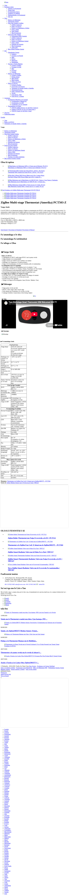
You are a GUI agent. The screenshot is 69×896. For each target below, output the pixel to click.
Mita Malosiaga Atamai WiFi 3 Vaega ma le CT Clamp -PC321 (26, 186)
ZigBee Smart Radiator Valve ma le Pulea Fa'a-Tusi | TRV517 (31, 552)
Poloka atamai (15, 77)
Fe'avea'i (14, 70)
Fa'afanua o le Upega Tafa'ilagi (46, 666)
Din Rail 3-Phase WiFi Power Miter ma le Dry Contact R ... (25, 177)
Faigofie (14, 72)
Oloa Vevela (32, 666)
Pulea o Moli (15, 29)
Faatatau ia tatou (9, 7)
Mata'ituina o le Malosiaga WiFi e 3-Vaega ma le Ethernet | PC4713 (27, 167)
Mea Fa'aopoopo (16, 33)
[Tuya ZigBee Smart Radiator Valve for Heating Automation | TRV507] (31, 564)
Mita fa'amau (15, 80)
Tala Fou (6, 112)
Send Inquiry (4, 230)
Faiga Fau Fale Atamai (14, 34)
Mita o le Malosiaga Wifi (40, 668)
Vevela (13, 93)
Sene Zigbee (15, 31)
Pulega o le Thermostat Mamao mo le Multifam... (19, 641)
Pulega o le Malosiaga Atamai (20, 41)
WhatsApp (4, 672)
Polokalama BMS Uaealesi (19, 36)
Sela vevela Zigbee (31, 669)
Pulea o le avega (16, 82)
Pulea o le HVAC (16, 26)
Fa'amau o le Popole (17, 55)
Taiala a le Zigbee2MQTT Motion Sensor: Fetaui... (19, 631)
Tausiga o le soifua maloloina (16, 157)
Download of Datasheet (15, 230)
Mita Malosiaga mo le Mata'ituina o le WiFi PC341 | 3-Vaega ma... (27, 182)
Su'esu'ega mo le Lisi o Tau (8, 595)
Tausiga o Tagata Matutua (15, 64)
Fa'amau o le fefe (16, 67)
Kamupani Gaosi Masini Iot (24, 668)
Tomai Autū (11, 10)
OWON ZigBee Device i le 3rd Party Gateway (25, 108)
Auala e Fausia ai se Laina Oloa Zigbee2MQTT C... (20, 663)
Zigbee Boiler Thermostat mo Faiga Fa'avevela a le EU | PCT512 (32, 538)
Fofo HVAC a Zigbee (18, 96)
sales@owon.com (6, 674)
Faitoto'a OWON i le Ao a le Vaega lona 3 (23, 109)
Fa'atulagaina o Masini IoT (19, 101)
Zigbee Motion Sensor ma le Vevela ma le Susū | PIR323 (22, 483)
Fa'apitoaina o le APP (18, 103)
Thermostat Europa (17, 90)
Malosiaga (14, 60)
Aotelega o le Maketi (14, 13)
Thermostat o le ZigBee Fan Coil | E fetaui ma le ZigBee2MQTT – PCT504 (28, 481)
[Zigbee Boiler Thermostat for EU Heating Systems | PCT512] (27, 534)
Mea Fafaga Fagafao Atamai (16, 49)
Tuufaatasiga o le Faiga (14, 106)
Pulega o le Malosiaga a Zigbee (20, 28)
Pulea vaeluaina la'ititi (18, 91)
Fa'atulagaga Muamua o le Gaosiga (18, 99)
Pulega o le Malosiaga (14, 20)
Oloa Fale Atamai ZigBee (11, 134)
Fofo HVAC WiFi (17, 95)
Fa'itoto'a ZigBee (16, 65)
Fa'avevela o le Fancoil (18, 86)
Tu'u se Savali (5, 676)
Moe (13, 68)
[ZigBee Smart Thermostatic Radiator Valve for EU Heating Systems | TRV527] (32, 555)
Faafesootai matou (9, 114)
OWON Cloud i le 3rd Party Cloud (21, 111)
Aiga (5, 5)
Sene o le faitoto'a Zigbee (8, 668)
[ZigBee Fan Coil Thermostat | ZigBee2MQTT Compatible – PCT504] (30, 541)
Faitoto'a (14, 54)
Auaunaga (7, 98)
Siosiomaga (15, 62)
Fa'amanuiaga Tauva (14, 12)
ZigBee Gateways (17, 25)
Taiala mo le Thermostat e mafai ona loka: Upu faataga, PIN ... (24, 619)
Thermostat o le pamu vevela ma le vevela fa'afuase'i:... (21, 652)
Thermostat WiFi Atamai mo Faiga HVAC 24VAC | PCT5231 (25, 172)
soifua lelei (15, 47)
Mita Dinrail (15, 78)
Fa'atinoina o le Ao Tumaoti (19, 104)
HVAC (14, 59)
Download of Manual (28, 230)
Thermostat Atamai (13, 21)
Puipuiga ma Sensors (17, 44)
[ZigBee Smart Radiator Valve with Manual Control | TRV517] (26, 548)
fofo (5, 51)
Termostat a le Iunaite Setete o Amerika (23, 88)
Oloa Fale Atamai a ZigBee (15, 23)
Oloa (5, 18)
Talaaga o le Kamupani (14, 8)
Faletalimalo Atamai (13, 52)
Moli (13, 57)
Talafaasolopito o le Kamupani (16, 15)
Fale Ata (10, 16)
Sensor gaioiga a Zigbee (18, 669)
